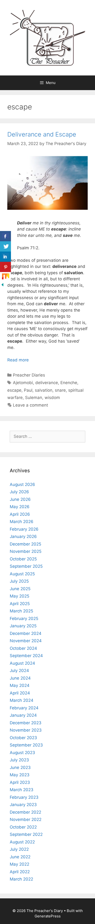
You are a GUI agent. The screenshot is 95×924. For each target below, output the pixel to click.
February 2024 (24, 707)
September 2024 (26, 655)
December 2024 (25, 633)
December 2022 (25, 812)
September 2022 (26, 834)
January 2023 (23, 804)
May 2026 (19, 506)
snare (60, 390)
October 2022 (23, 827)
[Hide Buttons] (2, 285)
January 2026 (23, 536)
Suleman (33, 397)
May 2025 (19, 596)
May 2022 (19, 864)
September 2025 (26, 566)
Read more (18, 359)
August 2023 (22, 752)
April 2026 (20, 514)
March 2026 (21, 521)
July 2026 (19, 491)
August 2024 (22, 663)
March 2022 (21, 879)
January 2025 (23, 625)
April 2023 (20, 782)
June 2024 (20, 678)
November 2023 (26, 730)
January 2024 (23, 715)
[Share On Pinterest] (5, 267)
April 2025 (20, 603)
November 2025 (25, 551)
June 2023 (20, 767)
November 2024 (26, 640)
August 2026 (22, 484)
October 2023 (23, 737)
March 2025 (21, 611)
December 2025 (25, 544)
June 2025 (20, 588)
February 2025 (24, 618)
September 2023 (26, 745)
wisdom (52, 397)
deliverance (46, 382)
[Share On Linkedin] (5, 257)
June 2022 (20, 856)
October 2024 (23, 648)
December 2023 (25, 722)
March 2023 (21, 789)
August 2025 (22, 573)
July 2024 (19, 670)
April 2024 (20, 693)
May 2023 (19, 774)
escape (14, 390)
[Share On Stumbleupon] (5, 277)
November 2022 (25, 819)
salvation (43, 390)
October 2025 (23, 558)
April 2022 (20, 871)
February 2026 (24, 529)
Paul (28, 390)
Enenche (68, 382)
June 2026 (20, 499)
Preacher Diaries (29, 375)
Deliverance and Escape (41, 134)
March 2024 (21, 700)
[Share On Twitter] (5, 246)
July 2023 (19, 759)
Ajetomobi (23, 382)
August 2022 (22, 842)
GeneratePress (48, 916)
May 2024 (19, 685)
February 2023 (24, 797)
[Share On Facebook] (5, 236)
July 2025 (19, 581)
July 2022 (19, 849)
